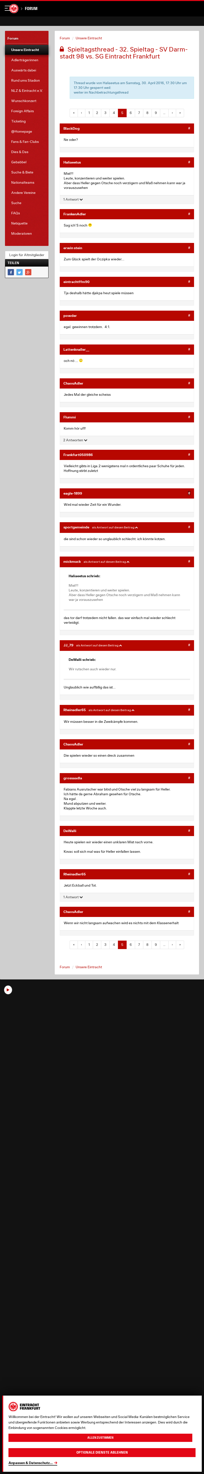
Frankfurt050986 (78, 455)
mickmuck (72, 561)
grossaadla (72, 778)
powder (70, 315)
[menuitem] (27, 50)
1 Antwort (71, 199)
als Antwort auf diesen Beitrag (113, 527)
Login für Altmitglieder (26, 255)
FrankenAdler (74, 214)
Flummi (69, 417)
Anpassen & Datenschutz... (30, 1463)
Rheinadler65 (74, 710)
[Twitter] (19, 272)
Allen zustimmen (100, 1437)
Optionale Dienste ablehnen (102, 1452)
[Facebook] (11, 272)
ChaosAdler (73, 383)
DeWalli (69, 831)
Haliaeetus (72, 162)
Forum (31, 8)
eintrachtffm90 (76, 282)
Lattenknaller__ (76, 349)
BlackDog (71, 128)
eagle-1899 (72, 493)
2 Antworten (73, 440)
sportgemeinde (76, 527)
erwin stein (72, 248)
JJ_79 (68, 645)
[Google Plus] (28, 272)
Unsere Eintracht (89, 38)
